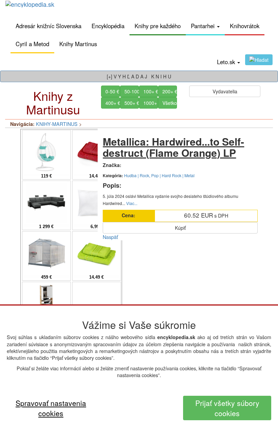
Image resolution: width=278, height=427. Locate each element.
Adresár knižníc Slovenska (48, 26)
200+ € (169, 91)
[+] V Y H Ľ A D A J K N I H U (139, 76)
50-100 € (131, 91)
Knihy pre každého (158, 26)
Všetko (169, 102)
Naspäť (110, 237)
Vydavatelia (225, 91)
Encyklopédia (108, 26)
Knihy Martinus (78, 44)
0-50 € (112, 91)
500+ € (131, 102)
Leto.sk (227, 62)
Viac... (131, 203)
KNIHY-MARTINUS (57, 123)
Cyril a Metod (32, 44)
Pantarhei (203, 26)
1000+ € (150, 102)
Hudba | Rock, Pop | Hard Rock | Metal (159, 175)
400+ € (112, 102)
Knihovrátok (244, 26)
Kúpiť (180, 227)
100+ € (150, 91)
